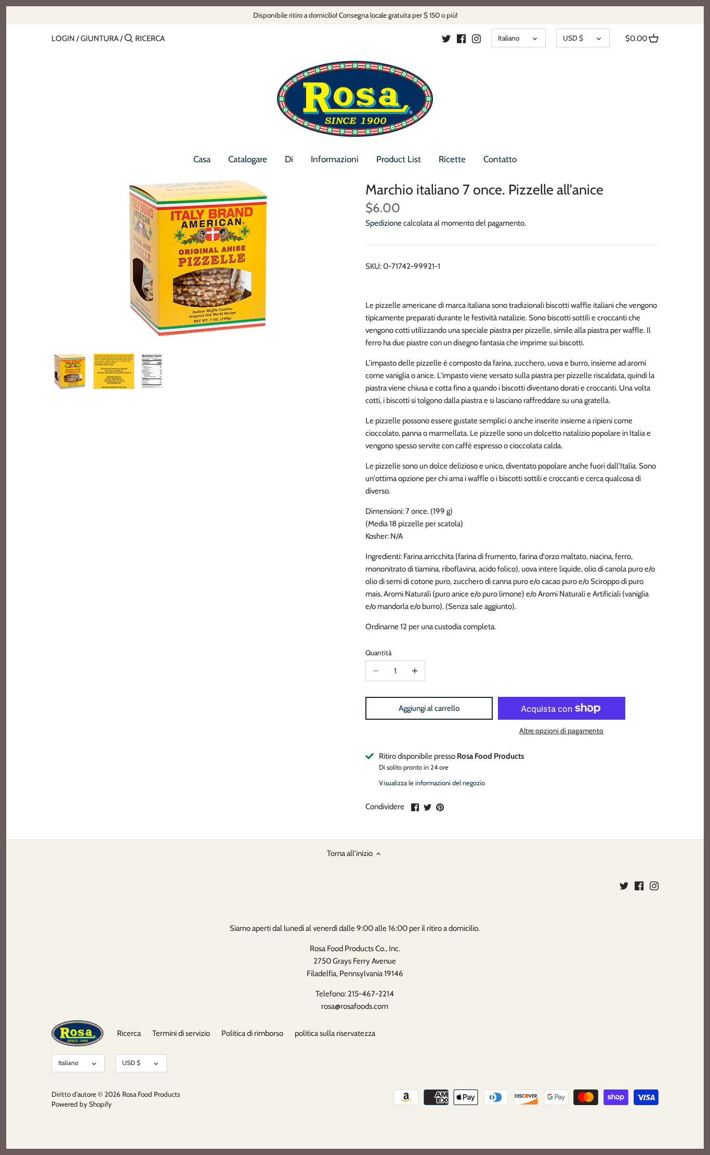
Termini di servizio (181, 1033)
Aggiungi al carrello (429, 708)
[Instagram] (476, 38)
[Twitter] (446, 38)
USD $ (573, 38)
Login (63, 38)
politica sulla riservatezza (335, 1033)
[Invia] (128, 38)
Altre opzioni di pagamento (561, 731)
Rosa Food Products (151, 1094)
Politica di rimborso (252, 1033)
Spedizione (383, 223)
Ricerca (129, 1033)
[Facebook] (461, 38)
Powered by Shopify (81, 1104)
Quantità (378, 652)
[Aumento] (415, 671)
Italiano (508, 38)
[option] (69, 371)
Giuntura (100, 38)
